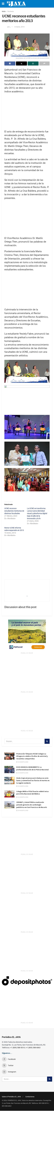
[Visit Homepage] (16, 3)
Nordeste (11, 11)
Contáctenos (29, 1097)
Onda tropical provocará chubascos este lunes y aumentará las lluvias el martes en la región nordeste (32, 780)
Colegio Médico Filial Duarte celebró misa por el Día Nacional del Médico (32, 792)
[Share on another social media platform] (44, 63)
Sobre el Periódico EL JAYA (11, 1097)
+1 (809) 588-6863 (33, 1048)
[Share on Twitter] (21, 63)
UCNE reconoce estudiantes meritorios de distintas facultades (14, 510)
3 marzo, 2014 (19, 27)
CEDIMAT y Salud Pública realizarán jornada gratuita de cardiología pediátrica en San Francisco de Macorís (31, 804)
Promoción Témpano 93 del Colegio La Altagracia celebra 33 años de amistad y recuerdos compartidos (32, 756)
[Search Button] (47, 741)
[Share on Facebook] (9, 63)
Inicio (4, 11)
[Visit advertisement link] (27, 635)
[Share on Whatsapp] (33, 63)
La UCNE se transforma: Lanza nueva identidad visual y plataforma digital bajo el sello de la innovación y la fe (37, 513)
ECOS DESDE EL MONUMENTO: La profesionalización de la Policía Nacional (32, 768)
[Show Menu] (3, 4)
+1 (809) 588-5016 (17, 1048)
